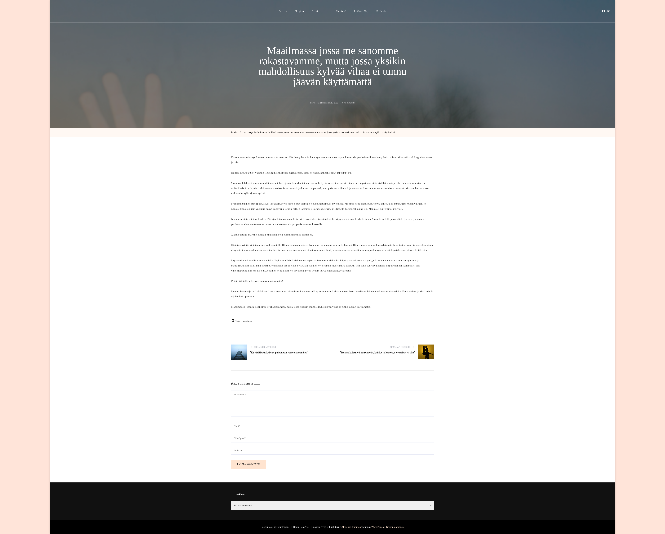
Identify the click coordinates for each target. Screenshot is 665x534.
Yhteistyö (341, 11)
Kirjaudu (381, 11)
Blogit (298, 11)
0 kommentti (348, 103)
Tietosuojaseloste (395, 526)
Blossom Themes (351, 526)
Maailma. (247, 321)
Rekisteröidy (361, 11)
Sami (315, 11)
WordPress (377, 526)
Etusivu (283, 11)
